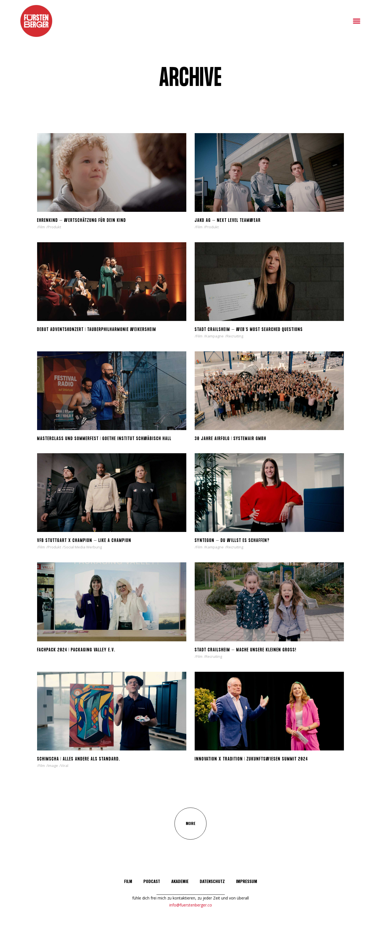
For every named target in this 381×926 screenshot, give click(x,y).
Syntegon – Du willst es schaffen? (232, 541)
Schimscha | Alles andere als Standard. (78, 759)
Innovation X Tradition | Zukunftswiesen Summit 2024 (251, 759)
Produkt (54, 226)
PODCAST (151, 881)
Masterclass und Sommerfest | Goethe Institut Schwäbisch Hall (104, 439)
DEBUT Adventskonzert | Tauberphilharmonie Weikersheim (96, 330)
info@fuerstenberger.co (190, 905)
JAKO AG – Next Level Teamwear (228, 221)
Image (53, 765)
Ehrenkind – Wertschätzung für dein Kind (81, 221)
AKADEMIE (180, 881)
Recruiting (234, 336)
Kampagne (214, 336)
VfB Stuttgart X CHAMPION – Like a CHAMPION (84, 541)
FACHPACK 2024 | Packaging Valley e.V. (76, 650)
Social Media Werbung (83, 547)
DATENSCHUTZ (212, 881)
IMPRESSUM (246, 881)
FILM (128, 881)
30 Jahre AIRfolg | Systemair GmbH (230, 439)
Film (41, 226)
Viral (64, 765)
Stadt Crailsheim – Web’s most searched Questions (249, 330)
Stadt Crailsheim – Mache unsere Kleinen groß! (245, 650)
